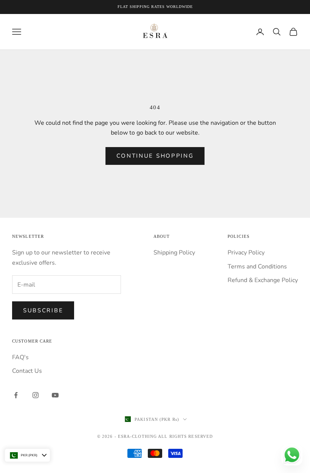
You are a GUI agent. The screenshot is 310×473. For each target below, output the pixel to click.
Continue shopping (155, 156)
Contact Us (27, 371)
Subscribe (43, 310)
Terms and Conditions (257, 266)
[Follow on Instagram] (35, 395)
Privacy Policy (246, 252)
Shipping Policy (174, 252)
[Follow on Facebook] (16, 395)
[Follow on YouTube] (55, 395)
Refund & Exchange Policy (263, 280)
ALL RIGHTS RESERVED (185, 436)
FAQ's (20, 357)
